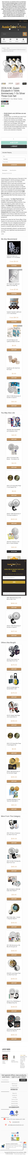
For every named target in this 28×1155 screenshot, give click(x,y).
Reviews (4, 173)
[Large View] (3, 83)
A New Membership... (15, 1061)
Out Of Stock (14, 551)
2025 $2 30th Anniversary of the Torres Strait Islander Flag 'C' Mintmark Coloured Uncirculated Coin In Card (12, 1146)
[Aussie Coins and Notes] (14, 26)
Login (20, 21)
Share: (2, 101)
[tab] (5, 170)
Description (4, 170)
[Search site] (25, 34)
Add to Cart (14, 143)
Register (25, 21)
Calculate (14, 165)
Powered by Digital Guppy (19, 1153)
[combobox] (4, 593)
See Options (14, 265)
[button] (14, 146)
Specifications (13, 170)
